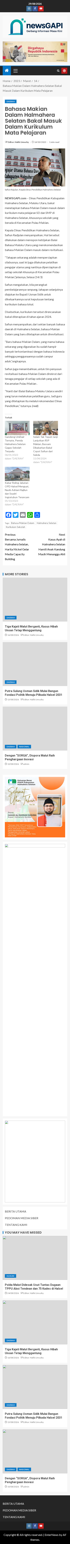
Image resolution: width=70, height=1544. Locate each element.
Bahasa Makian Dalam (22, 523)
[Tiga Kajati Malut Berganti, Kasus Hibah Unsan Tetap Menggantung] (35, 600)
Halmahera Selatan (46, 523)
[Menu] (15, 70)
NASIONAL (24, 747)
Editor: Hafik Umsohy (18, 142)
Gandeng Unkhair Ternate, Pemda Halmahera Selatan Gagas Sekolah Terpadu (15, 444)
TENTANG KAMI (16, 1224)
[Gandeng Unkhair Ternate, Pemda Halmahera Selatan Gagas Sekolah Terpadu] (17, 428)
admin (26, 764)
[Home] (7, 70)
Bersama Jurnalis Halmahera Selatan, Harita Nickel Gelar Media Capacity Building (17, 547)
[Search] (58, 70)
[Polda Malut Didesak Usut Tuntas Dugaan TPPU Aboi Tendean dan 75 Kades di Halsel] (35, 1258)
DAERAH (11, 101)
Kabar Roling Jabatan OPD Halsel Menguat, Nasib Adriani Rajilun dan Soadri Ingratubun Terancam (17, 490)
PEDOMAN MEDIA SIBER (21, 1218)
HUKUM (10, 1276)
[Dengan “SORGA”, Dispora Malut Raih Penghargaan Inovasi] (35, 729)
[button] (15, 70)
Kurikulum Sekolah (15, 527)
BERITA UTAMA (15, 1211)
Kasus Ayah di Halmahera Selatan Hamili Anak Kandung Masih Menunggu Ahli (51, 544)
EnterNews (52, 1534)
